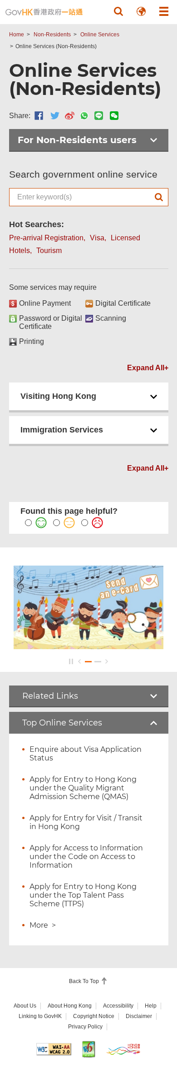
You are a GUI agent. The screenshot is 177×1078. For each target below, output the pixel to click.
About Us (25, 1006)
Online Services (99, 34)
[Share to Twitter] (54, 115)
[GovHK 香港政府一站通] (44, 12)
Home (16, 34)
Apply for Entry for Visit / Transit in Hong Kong (86, 822)
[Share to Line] (98, 115)
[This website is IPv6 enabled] (88, 1049)
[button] (118, 11)
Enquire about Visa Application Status (86, 753)
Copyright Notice (93, 1016)
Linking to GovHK (40, 1016)
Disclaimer (139, 1016)
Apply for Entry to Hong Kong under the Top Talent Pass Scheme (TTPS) (83, 895)
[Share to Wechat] (114, 115)
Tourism (49, 250)
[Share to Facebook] (38, 115)
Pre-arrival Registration (46, 238)
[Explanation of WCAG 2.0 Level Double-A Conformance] (53, 1049)
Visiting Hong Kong (58, 396)
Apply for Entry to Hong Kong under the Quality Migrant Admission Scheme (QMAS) (83, 788)
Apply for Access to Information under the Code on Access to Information (86, 856)
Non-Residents (52, 34)
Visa (97, 238)
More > (43, 925)
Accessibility (118, 1006)
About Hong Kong (70, 1006)
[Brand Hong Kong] (123, 1049)
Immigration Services (61, 429)
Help (151, 1006)
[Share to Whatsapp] (84, 115)
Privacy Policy (85, 1026)
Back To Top (84, 981)
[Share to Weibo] (69, 115)
